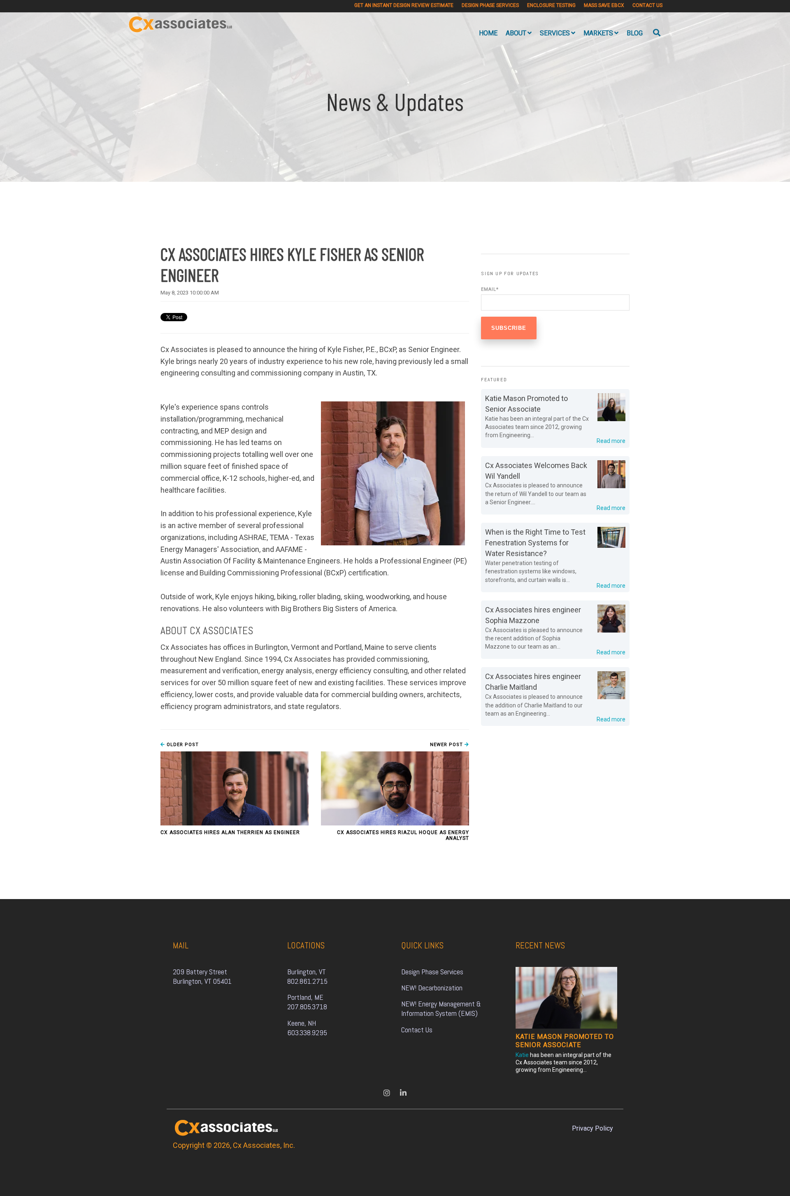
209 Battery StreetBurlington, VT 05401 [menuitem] (202, 976)
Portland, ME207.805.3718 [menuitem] (307, 1001)
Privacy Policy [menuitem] (592, 1128)
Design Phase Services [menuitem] (490, 5)
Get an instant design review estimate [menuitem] (403, 5)
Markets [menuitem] (598, 33)
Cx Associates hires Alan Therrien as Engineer (230, 832)
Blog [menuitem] (635, 33)
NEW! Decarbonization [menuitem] (431, 987)
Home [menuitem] (488, 33)
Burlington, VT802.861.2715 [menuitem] (307, 976)
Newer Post (447, 744)
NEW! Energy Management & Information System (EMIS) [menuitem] (442, 1008)
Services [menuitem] (555, 33)
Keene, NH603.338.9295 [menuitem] (307, 1027)
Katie (522, 1055)
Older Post (182, 744)
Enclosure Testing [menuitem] (551, 5)
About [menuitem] (516, 33)
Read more (611, 441)
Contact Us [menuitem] (647, 5)
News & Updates (395, 101)
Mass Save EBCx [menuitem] (604, 5)
